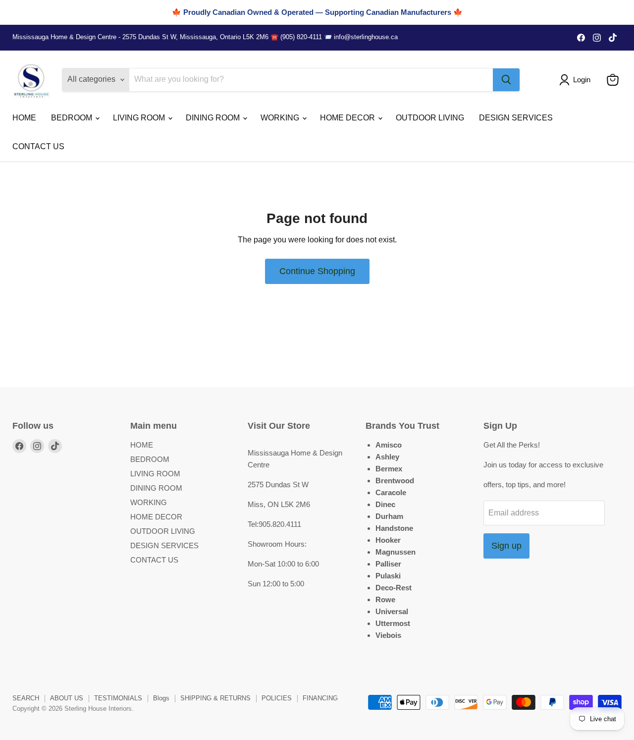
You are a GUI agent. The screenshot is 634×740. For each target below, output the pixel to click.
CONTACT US (38, 146)
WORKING (281, 118)
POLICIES (277, 698)
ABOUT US (66, 698)
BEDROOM (72, 118)
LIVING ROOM (140, 118)
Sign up (506, 546)
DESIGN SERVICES (516, 118)
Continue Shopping (317, 271)
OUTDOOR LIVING (430, 118)
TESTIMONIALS (118, 698)
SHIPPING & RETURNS (215, 698)
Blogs (161, 698)
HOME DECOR (348, 118)
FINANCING (320, 698)
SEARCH (25, 698)
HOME (24, 118)
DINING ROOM (214, 118)
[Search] (506, 79)
